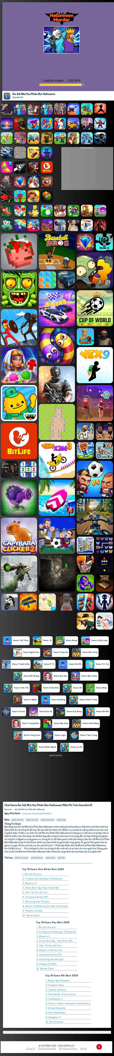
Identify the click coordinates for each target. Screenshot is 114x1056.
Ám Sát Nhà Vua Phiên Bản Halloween (30, 809)
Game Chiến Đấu (37, 858)
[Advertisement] (87, 169)
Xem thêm (61, 858)
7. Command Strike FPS (49, 954)
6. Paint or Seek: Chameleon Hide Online (68, 1003)
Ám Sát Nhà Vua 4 (12, 848)
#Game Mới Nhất (18, 820)
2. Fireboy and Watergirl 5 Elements (42, 878)
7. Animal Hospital (55, 1008)
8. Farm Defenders (56, 1012)
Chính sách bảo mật (47, 1048)
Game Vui (8, 809)
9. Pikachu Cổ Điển (33, 910)
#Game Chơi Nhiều (47, 820)
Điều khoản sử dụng (68, 1048)
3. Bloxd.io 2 (29, 883)
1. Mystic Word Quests (58, 980)
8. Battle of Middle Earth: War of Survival (45, 906)
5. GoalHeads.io (54, 998)
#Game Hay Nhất (32, 820)
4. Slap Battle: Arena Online (61, 994)
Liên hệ (83, 1048)
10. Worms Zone (31, 915)
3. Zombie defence (56, 989)
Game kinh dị (50, 858)
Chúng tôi (30, 1048)
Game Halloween (21, 858)
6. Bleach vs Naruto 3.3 (49, 950)
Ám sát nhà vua (29, 845)
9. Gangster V (53, 1017)
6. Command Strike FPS (35, 896)
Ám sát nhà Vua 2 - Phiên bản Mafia (53, 845)
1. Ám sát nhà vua (32, 874)
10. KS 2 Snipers (55, 1021)
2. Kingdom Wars (55, 985)
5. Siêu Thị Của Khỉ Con (35, 892)
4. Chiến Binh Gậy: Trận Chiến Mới (41, 887)
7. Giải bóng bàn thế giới (36, 901)
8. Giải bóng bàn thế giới (50, 959)
